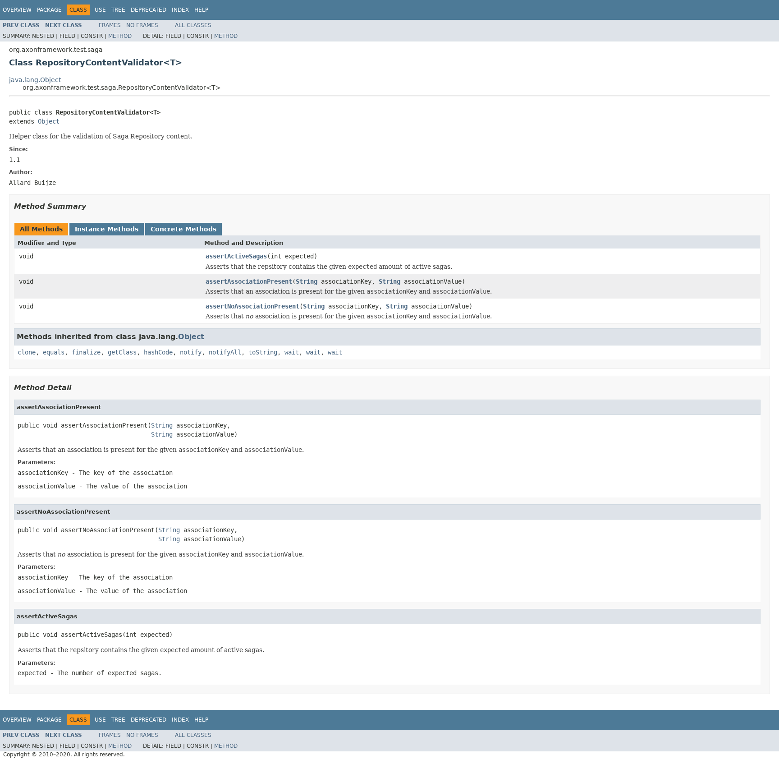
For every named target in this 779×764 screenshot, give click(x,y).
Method (120, 36)
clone (27, 352)
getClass (122, 352)
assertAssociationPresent (249, 281)
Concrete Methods (183, 229)
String (306, 281)
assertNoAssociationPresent (252, 306)
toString (262, 352)
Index (180, 10)
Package (49, 10)
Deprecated (148, 10)
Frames (110, 25)
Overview (17, 10)
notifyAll (225, 352)
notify (191, 352)
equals (53, 352)
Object (49, 121)
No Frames (142, 25)
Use (100, 10)
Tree (118, 10)
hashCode (158, 352)
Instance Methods (106, 229)
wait (291, 352)
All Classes (193, 25)
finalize (86, 352)
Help (201, 10)
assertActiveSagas (236, 256)
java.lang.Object (35, 79)
